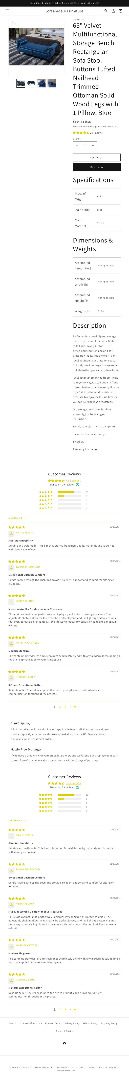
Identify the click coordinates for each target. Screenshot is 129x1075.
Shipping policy (112, 1067)
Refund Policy (90, 1023)
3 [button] (65, 706)
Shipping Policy (109, 1023)
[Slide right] (60, 83)
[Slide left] (12, 83)
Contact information (66, 1070)
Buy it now (96, 167)
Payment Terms (53, 1023)
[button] (7, 11)
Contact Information (31, 1023)
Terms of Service (64, 1031)
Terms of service (95, 1067)
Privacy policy (78, 1067)
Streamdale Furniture (26, 1067)
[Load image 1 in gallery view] (21, 83)
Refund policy (63, 1067)
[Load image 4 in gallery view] (51, 83)
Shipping (92, 126)
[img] (16, 527)
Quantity (77, 138)
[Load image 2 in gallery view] (31, 83)
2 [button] (60, 706)
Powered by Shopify (45, 1067)
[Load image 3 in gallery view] (41, 83)
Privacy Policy (72, 1023)
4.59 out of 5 (73, 481)
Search (12, 1023)
